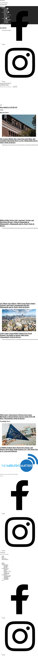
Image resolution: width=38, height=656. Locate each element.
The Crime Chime (7, 16)
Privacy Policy (4, 558)
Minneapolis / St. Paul (7, 14)
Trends (3, 6)
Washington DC (6, 17)
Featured (3, 7)
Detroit (5, 13)
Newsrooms (4, 18)
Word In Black (6, 578)
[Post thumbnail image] (19, 136)
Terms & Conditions (5, 559)
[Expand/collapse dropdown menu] (7, 8)
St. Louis (5, 15)
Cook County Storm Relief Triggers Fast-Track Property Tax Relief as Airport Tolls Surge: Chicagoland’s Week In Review (16, 335)
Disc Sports (6, 10)
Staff (2, 557)
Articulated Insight (7, 20)
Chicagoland (6, 569)
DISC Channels (4, 8)
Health (1, 104)
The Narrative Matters (7, 19)
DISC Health (6, 9)
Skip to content (2, 0)
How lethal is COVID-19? (8, 107)
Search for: (2, 86)
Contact (3, 556)
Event (3, 23)
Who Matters (6, 21)
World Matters (6, 22)
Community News (5, 568)
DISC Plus (5, 11)
